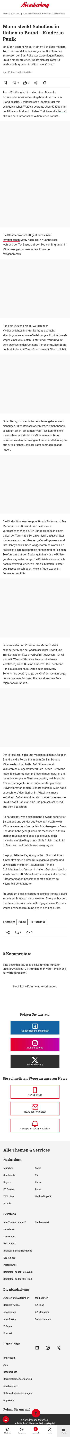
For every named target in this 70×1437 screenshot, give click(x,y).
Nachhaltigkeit (43, 1196)
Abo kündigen (10, 1386)
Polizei (62, 111)
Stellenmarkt (42, 1222)
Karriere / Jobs (11, 1305)
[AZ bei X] (58, 1348)
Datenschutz (10, 1372)
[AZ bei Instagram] (48, 1348)
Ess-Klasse (9, 1257)
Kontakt (7, 1333)
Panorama (16, 14)
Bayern (7, 1182)
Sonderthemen (43, 1319)
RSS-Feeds (9, 1243)
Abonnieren (9, 1312)
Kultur (38, 1182)
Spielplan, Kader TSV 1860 (17, 1279)
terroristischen (11, 239)
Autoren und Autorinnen (16, 1298)
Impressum (9, 1357)
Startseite (6, 14)
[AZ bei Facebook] (37, 1348)
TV (36, 1175)
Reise (38, 1189)
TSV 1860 (8, 1196)
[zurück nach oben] (35, 1413)
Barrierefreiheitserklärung (17, 1379)
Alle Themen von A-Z (14, 1222)
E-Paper (7, 1326)
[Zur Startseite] (35, 7)
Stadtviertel (9, 1175)
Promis (7, 1203)
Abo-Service (9, 1319)
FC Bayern (8, 1189)
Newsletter (9, 1229)
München (8, 1168)
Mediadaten (41, 1298)
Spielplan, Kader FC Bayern (18, 1272)
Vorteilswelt (9, 1264)
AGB (5, 1364)
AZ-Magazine (42, 1312)
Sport (38, 1168)
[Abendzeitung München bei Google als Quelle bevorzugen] (45, 82)
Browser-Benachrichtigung (17, 1250)
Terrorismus (37, 921)
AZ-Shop (39, 1305)
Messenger (9, 1236)
